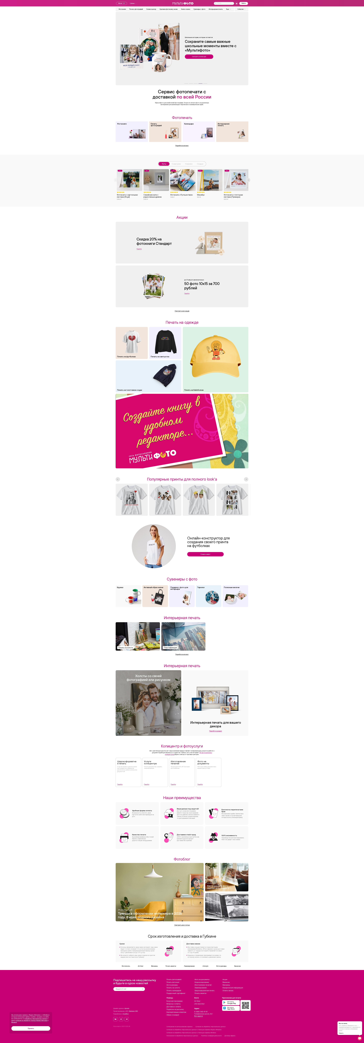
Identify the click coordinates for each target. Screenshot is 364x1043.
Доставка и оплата (174, 1007)
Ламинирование (189, 966)
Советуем (176, 164)
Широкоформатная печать (204, 990)
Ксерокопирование (202, 982)
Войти (244, 3)
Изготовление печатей (203, 985)
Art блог (140, 966)
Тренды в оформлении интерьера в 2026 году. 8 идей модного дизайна (150, 915)
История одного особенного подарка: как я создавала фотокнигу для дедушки (218, 917)
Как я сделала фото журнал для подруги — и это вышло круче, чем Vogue (219, 887)
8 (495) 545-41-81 (201, 1012)
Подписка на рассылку (175, 1009)
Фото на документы (202, 979)
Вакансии (237, 966)
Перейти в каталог (182, 145)
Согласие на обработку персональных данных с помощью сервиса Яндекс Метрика (194, 1029)
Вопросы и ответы (173, 1004)
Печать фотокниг (173, 982)
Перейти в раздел (215, 731)
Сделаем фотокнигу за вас (169, 9)
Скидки (200, 164)
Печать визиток (171, 966)
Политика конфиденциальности (211, 1035)
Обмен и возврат (173, 1015)
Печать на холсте (173, 988)
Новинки (188, 164)
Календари (188, 124)
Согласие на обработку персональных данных (210, 1026)
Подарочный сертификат (176, 993)
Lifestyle (205, 966)
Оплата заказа (228, 990)
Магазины (154, 966)
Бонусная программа (174, 1001)
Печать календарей (174, 990)
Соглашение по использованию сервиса (179, 1026)
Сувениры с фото (199, 9)
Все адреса (198, 1016)
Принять (31, 1028)
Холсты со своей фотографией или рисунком (148, 678)
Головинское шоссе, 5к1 (203, 1014)
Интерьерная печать (216, 9)
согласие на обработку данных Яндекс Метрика (31, 1020)
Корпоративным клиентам (176, 1012)
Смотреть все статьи (182, 925)
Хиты (164, 164)
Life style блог (199, 1004)
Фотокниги (122, 9)
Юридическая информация (233, 988)
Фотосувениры (221, 966)
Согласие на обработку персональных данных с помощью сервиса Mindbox (191, 1032)
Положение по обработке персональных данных (182, 1035)
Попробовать (199, 47)
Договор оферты (230, 1035)
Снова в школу (151, 9)
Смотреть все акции (182, 311)
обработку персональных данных (36, 1018)
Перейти (119, 784)
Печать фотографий (136, 9)
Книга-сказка (185, 9)
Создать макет (205, 554)
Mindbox (14, 1022)
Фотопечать (126, 966)
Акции (225, 979)
